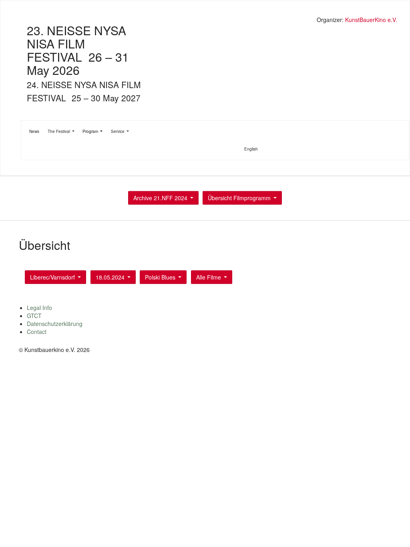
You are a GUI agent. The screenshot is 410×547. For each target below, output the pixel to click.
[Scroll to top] (393, 530)
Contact (36, 332)
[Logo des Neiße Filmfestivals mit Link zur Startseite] (208, 21)
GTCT (34, 316)
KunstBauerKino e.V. (371, 20)
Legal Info (39, 308)
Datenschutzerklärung (54, 324)
